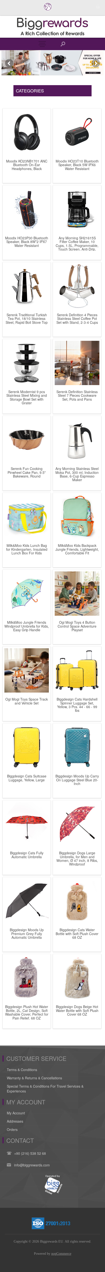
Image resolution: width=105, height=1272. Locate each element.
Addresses (15, 1121)
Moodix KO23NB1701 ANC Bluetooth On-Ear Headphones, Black (26, 165)
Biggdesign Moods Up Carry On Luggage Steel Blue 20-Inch (77, 779)
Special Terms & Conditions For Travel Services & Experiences (45, 1088)
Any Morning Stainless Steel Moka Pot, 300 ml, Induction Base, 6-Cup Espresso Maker (77, 474)
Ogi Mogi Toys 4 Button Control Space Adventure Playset (77, 626)
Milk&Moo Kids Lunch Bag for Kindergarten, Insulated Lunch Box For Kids (26, 549)
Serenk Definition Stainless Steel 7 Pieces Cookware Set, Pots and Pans (77, 395)
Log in (98, 6)
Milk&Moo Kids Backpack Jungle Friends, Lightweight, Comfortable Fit (77, 549)
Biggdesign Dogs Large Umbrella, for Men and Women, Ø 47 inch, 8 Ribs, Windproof (77, 858)
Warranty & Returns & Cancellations (34, 1077)
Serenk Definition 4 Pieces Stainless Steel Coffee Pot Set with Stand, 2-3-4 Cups (77, 318)
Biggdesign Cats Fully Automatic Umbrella (26, 855)
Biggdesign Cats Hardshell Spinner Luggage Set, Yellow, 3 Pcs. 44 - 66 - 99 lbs (77, 705)
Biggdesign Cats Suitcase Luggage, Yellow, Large (26, 778)
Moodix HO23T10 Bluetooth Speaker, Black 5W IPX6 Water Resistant (77, 165)
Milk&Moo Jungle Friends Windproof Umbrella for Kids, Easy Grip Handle (26, 626)
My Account (16, 1112)
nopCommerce (61, 1253)
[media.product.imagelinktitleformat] (26, 132)
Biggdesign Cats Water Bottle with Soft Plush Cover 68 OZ (77, 933)
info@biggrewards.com (32, 1165)
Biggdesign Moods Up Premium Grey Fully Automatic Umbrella (27, 933)
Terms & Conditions (22, 1069)
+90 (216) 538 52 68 (30, 1153)
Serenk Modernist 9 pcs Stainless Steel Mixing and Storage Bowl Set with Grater (26, 397)
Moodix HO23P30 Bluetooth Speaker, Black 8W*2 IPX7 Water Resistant (26, 241)
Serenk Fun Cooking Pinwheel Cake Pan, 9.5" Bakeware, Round (27, 472)
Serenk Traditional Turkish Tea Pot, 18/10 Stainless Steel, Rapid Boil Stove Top (27, 318)
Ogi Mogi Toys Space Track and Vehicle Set (26, 701)
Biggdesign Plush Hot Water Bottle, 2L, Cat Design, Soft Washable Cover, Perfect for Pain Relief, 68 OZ (26, 1012)
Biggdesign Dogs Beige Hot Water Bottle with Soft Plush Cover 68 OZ (77, 1010)
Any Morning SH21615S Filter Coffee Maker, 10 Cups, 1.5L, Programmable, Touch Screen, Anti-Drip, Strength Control (77, 245)
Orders (12, 1129)
